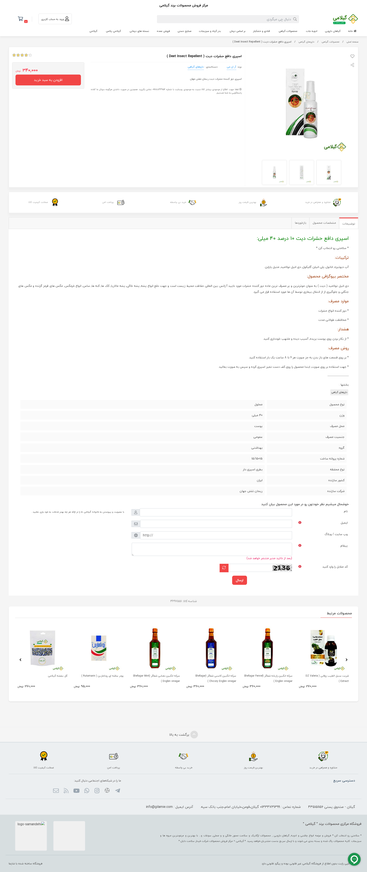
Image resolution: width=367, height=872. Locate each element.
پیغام (344, 545)
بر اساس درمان (238, 31)
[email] (55, 791)
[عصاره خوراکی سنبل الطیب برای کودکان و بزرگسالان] (324, 648)
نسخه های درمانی (139, 31)
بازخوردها (300, 222)
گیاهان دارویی (332, 31)
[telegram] (117, 791)
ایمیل (344, 522)
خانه (351, 31)
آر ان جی (231, 67)
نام (346, 511)
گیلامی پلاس (113, 31)
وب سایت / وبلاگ (336, 534)
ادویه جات (311, 31)
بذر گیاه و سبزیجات (210, 31)
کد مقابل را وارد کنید (335, 566)
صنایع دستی (184, 31)
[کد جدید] (224, 568)
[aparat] (107, 791)
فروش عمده (163, 31)
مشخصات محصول (324, 222)
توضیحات (348, 223)
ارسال (239, 580)
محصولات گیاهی (288, 31)
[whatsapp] (86, 791)
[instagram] (96, 791)
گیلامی (93, 31)
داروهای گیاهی (306, 42)
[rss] (66, 791)
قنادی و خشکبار (261, 31)
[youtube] (76, 791)
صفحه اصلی (352, 42)
